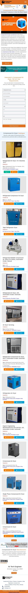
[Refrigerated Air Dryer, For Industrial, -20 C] (14, 150)
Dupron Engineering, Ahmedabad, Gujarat (11, 266)
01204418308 (7, 586)
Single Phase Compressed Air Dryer (13, 494)
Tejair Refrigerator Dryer (10, 227)
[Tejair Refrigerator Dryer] (14, 219)
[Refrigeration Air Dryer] (14, 382)
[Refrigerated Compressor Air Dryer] (14, 185)
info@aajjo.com (7, 588)
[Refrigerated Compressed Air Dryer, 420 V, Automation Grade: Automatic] (14, 346)
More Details (21, 171)
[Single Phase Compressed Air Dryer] (14, 483)
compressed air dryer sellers (8, 51)
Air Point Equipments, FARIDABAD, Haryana (11, 330)
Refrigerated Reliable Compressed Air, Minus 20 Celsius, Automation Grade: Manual (13, 259)
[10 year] (14, 71)
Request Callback (14, 172)
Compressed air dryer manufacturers (9, 34)
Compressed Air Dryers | (8, 581)
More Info (7, 63)
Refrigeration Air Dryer (9, 393)
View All (14, 540)
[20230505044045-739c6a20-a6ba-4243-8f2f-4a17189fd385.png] (14, 6)
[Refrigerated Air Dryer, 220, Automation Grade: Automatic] (14, 282)
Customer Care (17, 583)
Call (7, 171)
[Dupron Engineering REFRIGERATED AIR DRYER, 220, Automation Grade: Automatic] (14, 415)
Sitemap (21, 584)
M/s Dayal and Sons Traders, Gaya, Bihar (11, 201)
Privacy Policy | (16, 584)
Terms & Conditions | (9, 584)
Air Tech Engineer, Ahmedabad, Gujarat (10, 169)
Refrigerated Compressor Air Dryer (13, 195)
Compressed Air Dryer (9, 461)
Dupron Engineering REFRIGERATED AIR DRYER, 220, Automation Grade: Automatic (13, 427)
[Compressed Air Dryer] (6, 3)
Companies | (19, 581)
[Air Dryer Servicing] (14, 314)
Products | (15, 581)
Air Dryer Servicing (8, 325)
